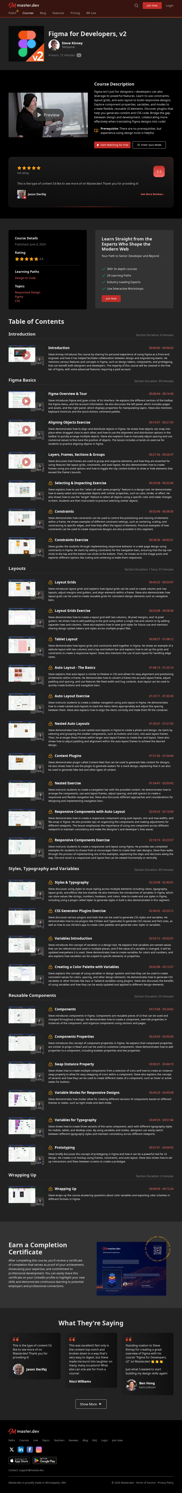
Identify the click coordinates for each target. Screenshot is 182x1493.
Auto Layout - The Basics (75, 667)
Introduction (58, 348)
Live (35, 1440)
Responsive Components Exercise (82, 840)
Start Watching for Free (114, 145)
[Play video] (48, 115)
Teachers (59, 1440)
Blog (43, 13)
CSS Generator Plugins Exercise (80, 910)
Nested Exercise (68, 783)
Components (65, 1009)
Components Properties (74, 1036)
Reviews (73, 1440)
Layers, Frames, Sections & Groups (76, 454)
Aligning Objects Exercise (69, 422)
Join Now (152, 5)
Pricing (75, 13)
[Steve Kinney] (54, 45)
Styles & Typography (72, 882)
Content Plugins (68, 755)
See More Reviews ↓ (153, 194)
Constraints (64, 511)
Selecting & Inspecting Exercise (80, 483)
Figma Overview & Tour (67, 393)
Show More (88, 1404)
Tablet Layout (66, 639)
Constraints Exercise (71, 540)
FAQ (94, 1440)
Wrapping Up (65, 1188)
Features (58, 13)
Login (169, 5)
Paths (12, 13)
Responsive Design (27, 292)
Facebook (30, 1449)
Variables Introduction (73, 938)
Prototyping (65, 1147)
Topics (46, 1440)
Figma (19, 297)
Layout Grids (65, 582)
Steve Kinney (72, 43)
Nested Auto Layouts (72, 723)
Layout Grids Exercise (72, 610)
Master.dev (24, 5)
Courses (28, 13)
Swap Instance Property (74, 1064)
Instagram (39, 1449)
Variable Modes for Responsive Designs (87, 1092)
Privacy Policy (165, 1482)
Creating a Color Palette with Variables (87, 967)
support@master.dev (31, 1470)
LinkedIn (21, 1449)
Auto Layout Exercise (72, 696)
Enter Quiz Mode (151, 145)
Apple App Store (19, 1460)
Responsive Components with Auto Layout (90, 811)
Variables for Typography (76, 1120)
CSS (17, 301)
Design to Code (25, 278)
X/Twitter (12, 1449)
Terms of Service (146, 1482)
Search (136, 5)
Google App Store (45, 1460)
